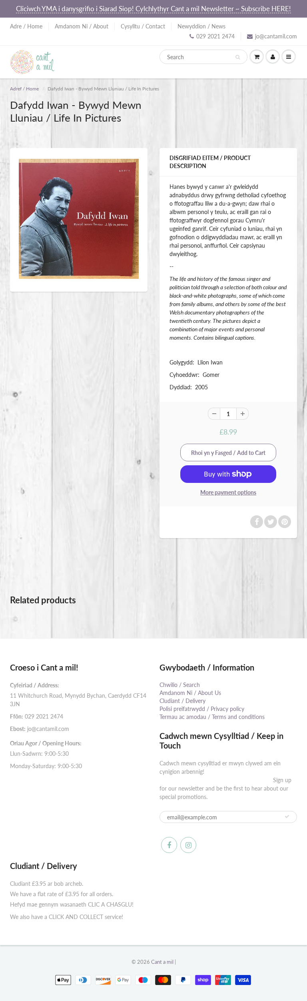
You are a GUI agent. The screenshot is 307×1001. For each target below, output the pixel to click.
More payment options (228, 492)
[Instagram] (188, 845)
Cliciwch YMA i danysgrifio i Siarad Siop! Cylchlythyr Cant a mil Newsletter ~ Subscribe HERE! (153, 8)
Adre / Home (26, 26)
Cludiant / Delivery (182, 700)
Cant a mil (162, 962)
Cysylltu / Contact (143, 26)
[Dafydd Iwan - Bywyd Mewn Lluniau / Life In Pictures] (79, 219)
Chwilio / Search (179, 684)
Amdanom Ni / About (81, 26)
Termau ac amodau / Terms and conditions (212, 716)
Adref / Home (24, 89)
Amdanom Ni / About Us (190, 692)
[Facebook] (169, 845)
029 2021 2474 (215, 36)
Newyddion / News (201, 26)
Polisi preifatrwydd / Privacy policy (201, 708)
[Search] (237, 57)
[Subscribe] (287, 816)
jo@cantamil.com (276, 36)
